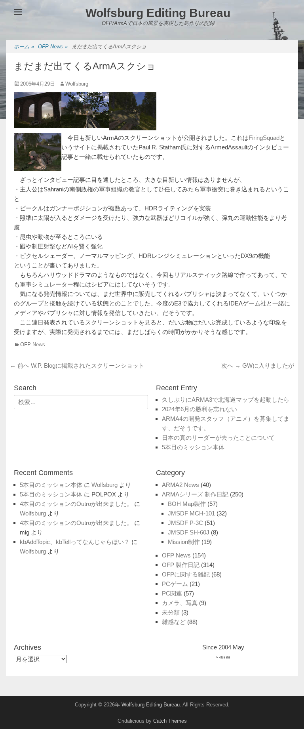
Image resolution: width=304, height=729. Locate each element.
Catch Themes (170, 721)
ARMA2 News (180, 484)
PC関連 (172, 593)
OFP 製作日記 (181, 564)
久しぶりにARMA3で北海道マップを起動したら (225, 399)
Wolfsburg (76, 84)
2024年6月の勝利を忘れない (199, 409)
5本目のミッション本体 (193, 447)
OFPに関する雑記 (186, 574)
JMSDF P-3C (185, 522)
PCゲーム (175, 583)
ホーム (24, 47)
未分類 (171, 612)
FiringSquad (264, 137)
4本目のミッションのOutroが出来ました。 (76, 503)
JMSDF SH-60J (188, 532)
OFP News (53, 47)
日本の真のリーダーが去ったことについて (218, 437)
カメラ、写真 (180, 602)
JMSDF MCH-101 (191, 513)
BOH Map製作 (187, 503)
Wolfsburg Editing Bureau (158, 12)
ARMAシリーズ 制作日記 (195, 494)
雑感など (174, 621)
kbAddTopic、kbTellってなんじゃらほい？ (75, 541)
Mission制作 (184, 541)
